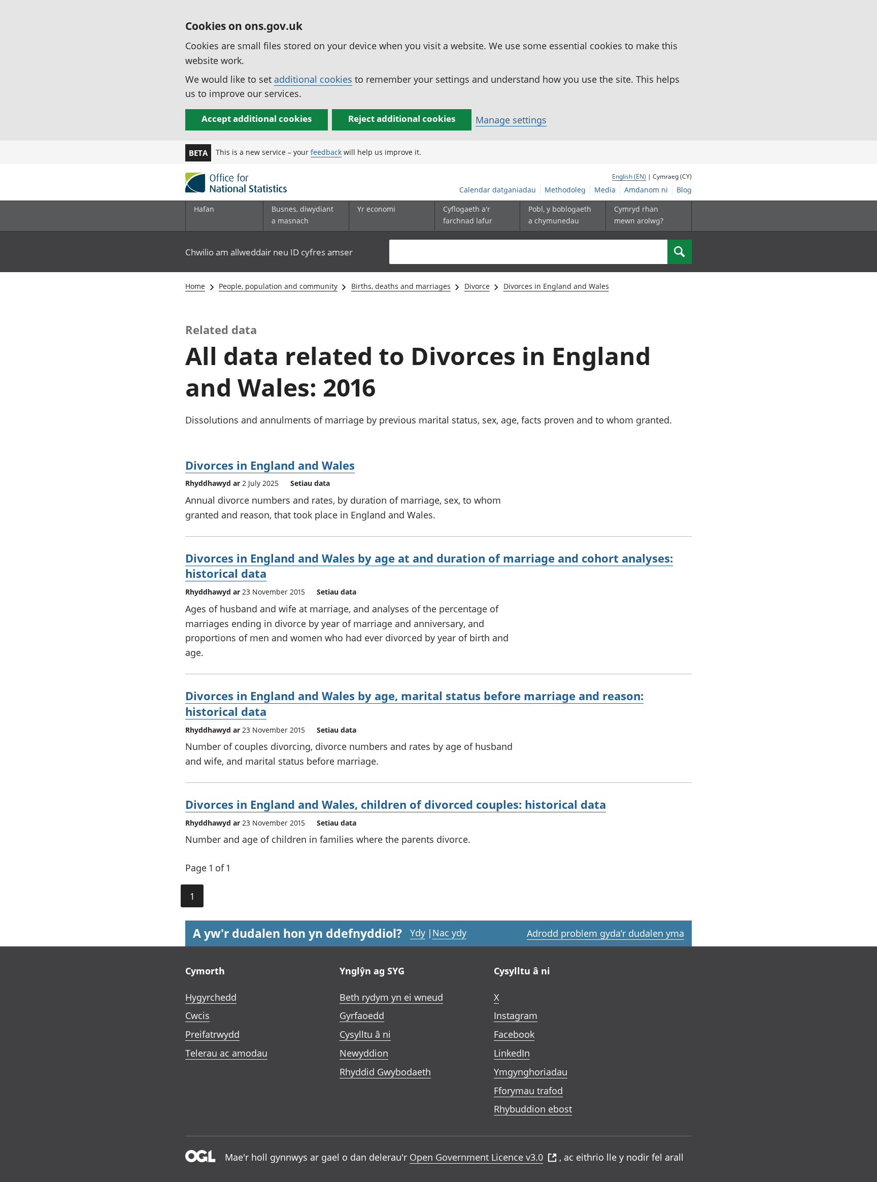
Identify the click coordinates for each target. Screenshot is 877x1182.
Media (605, 189)
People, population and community (278, 286)
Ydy (417, 933)
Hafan (204, 209)
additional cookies (313, 79)
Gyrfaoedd (362, 1015)
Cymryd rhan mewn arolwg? (638, 214)
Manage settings (511, 120)
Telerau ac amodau (226, 1053)
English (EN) (629, 176)
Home (195, 286)
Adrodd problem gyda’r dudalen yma (605, 933)
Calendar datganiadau (497, 189)
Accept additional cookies (256, 118)
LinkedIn (512, 1053)
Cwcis (197, 1015)
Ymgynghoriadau (530, 1072)
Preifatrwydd (212, 1034)
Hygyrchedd (211, 997)
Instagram (515, 1015)
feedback (326, 152)
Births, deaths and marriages (401, 286)
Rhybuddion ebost (533, 1109)
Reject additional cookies (401, 118)
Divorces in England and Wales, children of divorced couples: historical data (395, 804)
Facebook (514, 1034)
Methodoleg (565, 189)
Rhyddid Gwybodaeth (385, 1072)
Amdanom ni (646, 189)
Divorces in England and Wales (556, 286)
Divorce (477, 286)
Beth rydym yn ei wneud (391, 997)
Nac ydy (449, 933)
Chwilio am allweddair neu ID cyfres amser (269, 252)
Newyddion (364, 1053)
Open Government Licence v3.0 (476, 1157)
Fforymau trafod (528, 1091)
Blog (684, 189)
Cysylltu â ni (365, 1034)
